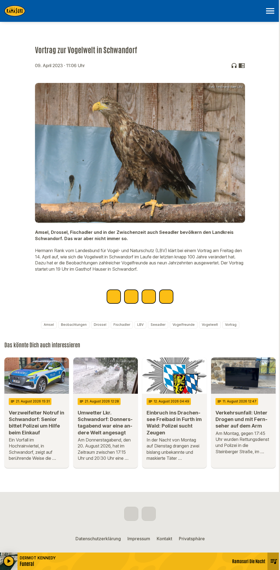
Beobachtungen (74, 325)
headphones (234, 65)
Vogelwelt (210, 325)
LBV (140, 325)
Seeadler (158, 325)
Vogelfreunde (184, 325)
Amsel (49, 325)
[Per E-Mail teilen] (166, 296)
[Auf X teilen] (131, 296)
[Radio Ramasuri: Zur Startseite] (133, 10)
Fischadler (121, 325)
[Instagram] (148, 513)
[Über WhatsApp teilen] (148, 296)
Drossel (100, 325)
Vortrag (231, 325)
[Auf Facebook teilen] (113, 296)
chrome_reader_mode (241, 65)
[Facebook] (131, 513)
